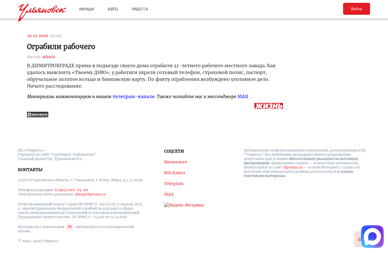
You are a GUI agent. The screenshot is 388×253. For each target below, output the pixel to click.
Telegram (173, 183)
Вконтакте (175, 162)
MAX (242, 96)
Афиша (86, 9)
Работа (140, 9)
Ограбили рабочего (61, 46)
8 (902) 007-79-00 (71, 190)
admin (48, 56)
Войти (356, 9)
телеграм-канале (133, 96)
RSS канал (174, 172)
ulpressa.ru (293, 167)
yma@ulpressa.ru (90, 194)
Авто (113, 9)
